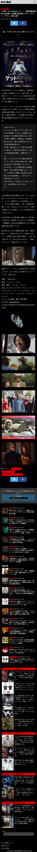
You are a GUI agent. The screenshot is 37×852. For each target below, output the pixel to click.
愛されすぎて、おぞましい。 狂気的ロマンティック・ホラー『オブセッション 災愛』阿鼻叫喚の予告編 (21, 512)
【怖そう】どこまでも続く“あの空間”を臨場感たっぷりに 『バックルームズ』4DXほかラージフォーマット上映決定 (21, 641)
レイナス (14, 19)
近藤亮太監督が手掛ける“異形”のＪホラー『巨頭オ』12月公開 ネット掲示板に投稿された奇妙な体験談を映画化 (21, 582)
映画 (7, 9)
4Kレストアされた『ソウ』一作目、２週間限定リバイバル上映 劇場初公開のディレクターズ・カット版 (22, 572)
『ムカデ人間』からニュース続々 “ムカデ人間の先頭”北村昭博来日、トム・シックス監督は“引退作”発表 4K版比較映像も (22, 632)
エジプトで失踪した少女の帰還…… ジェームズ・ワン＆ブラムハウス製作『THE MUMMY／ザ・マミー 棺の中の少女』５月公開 (21, 550)
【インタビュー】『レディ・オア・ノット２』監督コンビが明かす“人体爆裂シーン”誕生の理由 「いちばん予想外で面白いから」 (21, 622)
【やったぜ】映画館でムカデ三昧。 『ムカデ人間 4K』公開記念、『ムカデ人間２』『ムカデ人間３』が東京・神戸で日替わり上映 (22, 612)
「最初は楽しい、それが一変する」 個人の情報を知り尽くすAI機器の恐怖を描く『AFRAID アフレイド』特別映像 (21, 560)
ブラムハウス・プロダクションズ (12, 474)
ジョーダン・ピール (8, 471)
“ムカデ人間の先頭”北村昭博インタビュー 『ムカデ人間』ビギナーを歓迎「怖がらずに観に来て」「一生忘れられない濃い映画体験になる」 (24, 740)
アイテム (12, 657)
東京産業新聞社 (18, 851)
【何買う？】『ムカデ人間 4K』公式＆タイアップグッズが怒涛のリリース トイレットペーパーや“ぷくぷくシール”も (22, 660)
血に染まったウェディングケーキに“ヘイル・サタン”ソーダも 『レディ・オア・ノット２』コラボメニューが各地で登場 (22, 651)
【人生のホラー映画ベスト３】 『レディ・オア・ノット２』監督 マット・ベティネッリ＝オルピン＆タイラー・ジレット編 (21, 603)
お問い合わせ (5, 845)
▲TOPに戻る (5, 848)
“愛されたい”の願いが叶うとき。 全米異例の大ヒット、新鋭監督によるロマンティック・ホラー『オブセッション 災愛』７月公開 (21, 531)
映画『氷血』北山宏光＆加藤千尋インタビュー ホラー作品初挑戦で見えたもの (24, 762)
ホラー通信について (7, 843)
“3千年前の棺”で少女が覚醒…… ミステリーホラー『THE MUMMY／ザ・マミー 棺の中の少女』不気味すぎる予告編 (22, 541)
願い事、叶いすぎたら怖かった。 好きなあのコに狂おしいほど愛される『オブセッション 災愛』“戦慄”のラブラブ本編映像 (21, 521)
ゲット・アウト (16, 469)
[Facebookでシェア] (23, 23)
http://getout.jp (14, 302)
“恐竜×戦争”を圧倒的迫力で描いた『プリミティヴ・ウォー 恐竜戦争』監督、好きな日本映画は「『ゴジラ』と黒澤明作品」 (24, 780)
